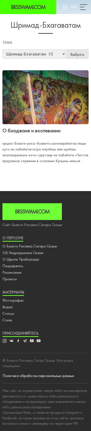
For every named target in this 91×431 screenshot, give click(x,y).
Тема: (7, 42)
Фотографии (13, 300)
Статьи (8, 313)
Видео (7, 306)
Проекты (9, 278)
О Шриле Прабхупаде (20, 259)
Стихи (7, 320)
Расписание (11, 272)
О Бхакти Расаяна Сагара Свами (29, 246)
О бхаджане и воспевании (31, 130)
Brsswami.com (28, 7)
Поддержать (12, 265)
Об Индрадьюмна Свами (22, 252)
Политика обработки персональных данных (38, 375)
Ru (65, 6)
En (73, 6)
